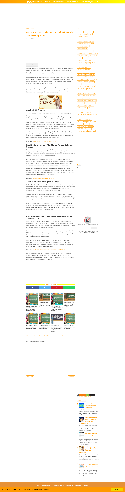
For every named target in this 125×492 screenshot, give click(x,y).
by (85, 62)
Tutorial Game (49, 5)
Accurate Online (88, 31)
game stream (85, 76)
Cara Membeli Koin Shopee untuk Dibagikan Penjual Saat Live (49, 249)
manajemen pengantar (83, 91)
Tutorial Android (58, 1)
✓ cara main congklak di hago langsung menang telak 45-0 (91, 466)
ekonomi (80, 74)
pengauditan (93, 100)
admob (79, 34)
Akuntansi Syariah (82, 48)
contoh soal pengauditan (84, 69)
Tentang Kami (77, 485)
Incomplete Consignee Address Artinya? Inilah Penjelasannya (91, 435)
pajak (79, 98)
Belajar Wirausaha (88, 58)
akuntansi (86, 36)
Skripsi (95, 114)
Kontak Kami (68, 485)
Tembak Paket (88, 119)
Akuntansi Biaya (82, 39)
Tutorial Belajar (72, 1)
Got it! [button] (116, 489)
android (80, 53)
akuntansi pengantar (83, 46)
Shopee (83, 112)
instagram (94, 79)
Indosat (88, 79)
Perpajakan (81, 102)
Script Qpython (92, 110)
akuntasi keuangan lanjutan (85, 50)
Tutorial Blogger (87, 1)
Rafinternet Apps (82, 107)
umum (91, 124)
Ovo (94, 95)
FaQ (38, 485)
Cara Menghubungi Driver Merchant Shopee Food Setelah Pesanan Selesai (57, 308)
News (83, 95)
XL (90, 128)
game (79, 76)
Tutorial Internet (64, 5)
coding (79, 65)
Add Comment (54, 38)
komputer (80, 86)
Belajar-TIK (80, 60)
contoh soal (86, 65)
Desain (79, 72)
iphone (92, 81)
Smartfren (80, 117)
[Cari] (98, 1)
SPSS (86, 117)
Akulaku (80, 36)
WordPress (80, 128)
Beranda (47, 1)
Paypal (83, 98)
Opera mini (89, 95)
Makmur (89, 88)
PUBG (79, 105)
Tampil (34, 64)
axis (82, 55)
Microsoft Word (82, 93)
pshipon (87, 102)
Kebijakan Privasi (58, 485)
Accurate (80, 31)
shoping (88, 112)
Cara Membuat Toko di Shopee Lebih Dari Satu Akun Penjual (69, 327)
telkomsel (80, 119)
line (79, 88)
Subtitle (94, 117)
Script (84, 110)
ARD (78, 55)
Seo (78, 112)
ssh (89, 117)
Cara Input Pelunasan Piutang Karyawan (43, 178)
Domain (91, 72)
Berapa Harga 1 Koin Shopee (40, 213)
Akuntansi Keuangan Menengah (86, 43)
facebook (86, 74)
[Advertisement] (50, 51)
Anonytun (90, 53)
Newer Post (30, 376)
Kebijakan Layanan (46, 485)
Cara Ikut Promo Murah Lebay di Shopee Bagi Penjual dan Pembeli (31, 327)
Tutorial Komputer (79, 5)
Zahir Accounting (82, 131)
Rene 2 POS (90, 107)
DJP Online (85, 72)
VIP (95, 124)
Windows (90, 126)
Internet (80, 81)
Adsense (85, 34)
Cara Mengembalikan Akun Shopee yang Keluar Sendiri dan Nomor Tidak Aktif (31, 308)
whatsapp (80, 126)
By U (88, 62)
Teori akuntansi (82, 121)
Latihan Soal (80, 12)
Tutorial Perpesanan (65, 8)
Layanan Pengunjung (61, 16)
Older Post (71, 376)
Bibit (86, 60)
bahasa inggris (93, 55)
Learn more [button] (47, 489)
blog (90, 60)
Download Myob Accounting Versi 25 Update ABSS (90, 405)
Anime (84, 53)
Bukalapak (80, 62)
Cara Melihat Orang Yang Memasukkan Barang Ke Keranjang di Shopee (44, 305)
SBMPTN (80, 110)
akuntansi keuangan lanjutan (86, 41)
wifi (85, 126)
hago (91, 76)
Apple (96, 53)
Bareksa (80, 58)
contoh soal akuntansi (84, 67)
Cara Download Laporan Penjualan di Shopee (45, 141)
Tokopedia (80, 124)
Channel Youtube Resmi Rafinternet (39, 16)
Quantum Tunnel (86, 105)
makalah (83, 88)
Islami (79, 83)
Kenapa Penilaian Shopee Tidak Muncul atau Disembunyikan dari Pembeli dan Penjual (56, 328)
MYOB (79, 95)
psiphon (93, 102)
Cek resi (93, 62)
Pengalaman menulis (83, 100)
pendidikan (89, 98)
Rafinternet (34, 1)
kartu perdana (90, 83)
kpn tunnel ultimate (89, 86)
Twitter (86, 124)
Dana (94, 69)
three (94, 121)
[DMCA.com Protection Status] (90, 395)
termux (89, 121)
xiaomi (86, 128)
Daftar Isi (86, 485)
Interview (86, 81)
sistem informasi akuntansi (85, 114)
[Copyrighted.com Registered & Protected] (81, 395)
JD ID (83, 83)
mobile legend (91, 93)
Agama (90, 34)
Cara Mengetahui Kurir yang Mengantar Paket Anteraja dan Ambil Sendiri (44, 328)
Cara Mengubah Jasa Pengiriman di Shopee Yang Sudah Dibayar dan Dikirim (69, 305)
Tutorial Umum (81, 8)
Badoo (86, 55)
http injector (81, 79)
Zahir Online (91, 131)
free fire (92, 74)
